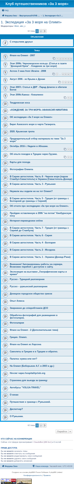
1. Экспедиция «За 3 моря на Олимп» (31, 22)
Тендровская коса (20, 102)
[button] (44, 31)
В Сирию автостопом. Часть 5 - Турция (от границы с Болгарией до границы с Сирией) (39, 199)
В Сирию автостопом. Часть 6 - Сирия (31, 235)
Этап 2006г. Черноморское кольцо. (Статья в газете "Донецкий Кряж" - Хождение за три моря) (38, 64)
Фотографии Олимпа (21, 169)
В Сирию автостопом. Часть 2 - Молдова (32, 250)
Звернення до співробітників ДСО (29, 308)
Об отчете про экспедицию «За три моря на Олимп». (39, 206)
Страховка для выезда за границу (28, 380)
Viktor (16, 26)
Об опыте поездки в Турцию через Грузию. (33, 154)
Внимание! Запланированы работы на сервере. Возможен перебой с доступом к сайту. (36, 265)
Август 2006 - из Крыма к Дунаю (27, 79)
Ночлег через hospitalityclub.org (27, 373)
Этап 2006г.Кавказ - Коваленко (26, 94)
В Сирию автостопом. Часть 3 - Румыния (33, 184)
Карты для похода (20, 162)
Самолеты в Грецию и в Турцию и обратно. (34, 351)
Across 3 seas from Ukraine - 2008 (28, 71)
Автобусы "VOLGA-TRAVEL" (25, 387)
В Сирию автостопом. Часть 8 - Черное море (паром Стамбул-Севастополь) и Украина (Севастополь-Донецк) (41, 177)
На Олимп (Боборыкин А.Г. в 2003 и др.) (32, 366)
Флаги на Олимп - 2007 (22, 55)
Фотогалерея (17, 322)
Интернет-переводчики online (26, 220)
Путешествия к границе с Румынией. (30, 402)
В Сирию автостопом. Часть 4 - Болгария (33, 242)
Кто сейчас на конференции (16, 439)
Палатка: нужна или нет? (23, 358)
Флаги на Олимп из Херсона (25, 344)
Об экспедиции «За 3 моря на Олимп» (31, 117)
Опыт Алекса (17, 301)
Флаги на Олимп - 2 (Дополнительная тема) (34, 330)
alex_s (22, 26)
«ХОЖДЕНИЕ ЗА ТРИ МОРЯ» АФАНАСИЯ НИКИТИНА (39, 110)
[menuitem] (5, 10)
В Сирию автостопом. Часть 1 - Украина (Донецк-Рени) (40, 257)
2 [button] (40, 31)
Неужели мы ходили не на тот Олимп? (31, 191)
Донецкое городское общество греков (31, 293)
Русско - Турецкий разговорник (27, 279)
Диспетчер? (16, 409)
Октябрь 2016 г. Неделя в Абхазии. (29, 146)
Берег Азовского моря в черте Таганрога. (33, 124)
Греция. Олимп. (18, 337)
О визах (14, 394)
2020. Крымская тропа (22, 131)
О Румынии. (16, 416)
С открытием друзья (21, 41)
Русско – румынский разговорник (28, 286)
